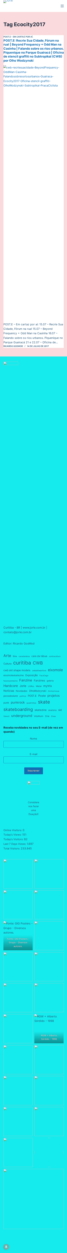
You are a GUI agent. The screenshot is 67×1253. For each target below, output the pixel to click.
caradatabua (24, 656)
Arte (7, 655)
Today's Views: (12, 834)
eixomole (55, 670)
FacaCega (44, 675)
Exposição (31, 675)
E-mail (33, 754)
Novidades (21, 691)
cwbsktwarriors (39, 670)
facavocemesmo (10, 681)
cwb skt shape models (16, 670)
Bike (15, 656)
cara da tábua (39, 656)
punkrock (18, 702)
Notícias (8, 690)
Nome (33, 738)
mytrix (47, 686)
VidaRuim (38, 716)
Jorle (23, 686)
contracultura (54, 656)
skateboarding (18, 709)
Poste (42, 695)
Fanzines (39, 680)
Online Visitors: (13, 830)
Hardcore (10, 686)
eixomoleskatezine (13, 675)
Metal (39, 686)
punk (6, 702)
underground (21, 716)
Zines (53, 716)
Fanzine (25, 680)
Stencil (6, 716)
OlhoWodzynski (37, 690)
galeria (50, 680)
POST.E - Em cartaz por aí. (18, 36)
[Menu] (62, 6)
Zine (47, 716)
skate (44, 702)
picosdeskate (10, 695)
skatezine (41, 710)
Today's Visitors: (13, 839)
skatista (52, 710)
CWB (38, 663)
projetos (53, 695)
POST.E (32, 695)
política (23, 696)
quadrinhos (31, 703)
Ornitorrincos (53, 691)
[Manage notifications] (6, 1247)
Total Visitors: (12, 848)
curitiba (22, 663)
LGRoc (31, 686)
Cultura (7, 663)
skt (60, 710)
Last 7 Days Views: (15, 843)
